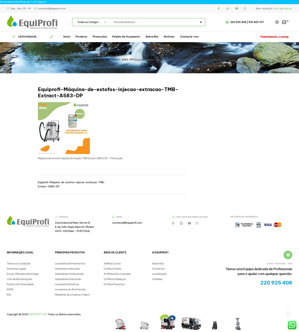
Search (200, 22)
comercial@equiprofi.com (127, 222)
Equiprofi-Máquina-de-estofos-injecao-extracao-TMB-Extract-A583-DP (88, 59)
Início (41, 59)
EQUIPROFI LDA (38, 314)
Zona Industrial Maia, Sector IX (72, 222)
